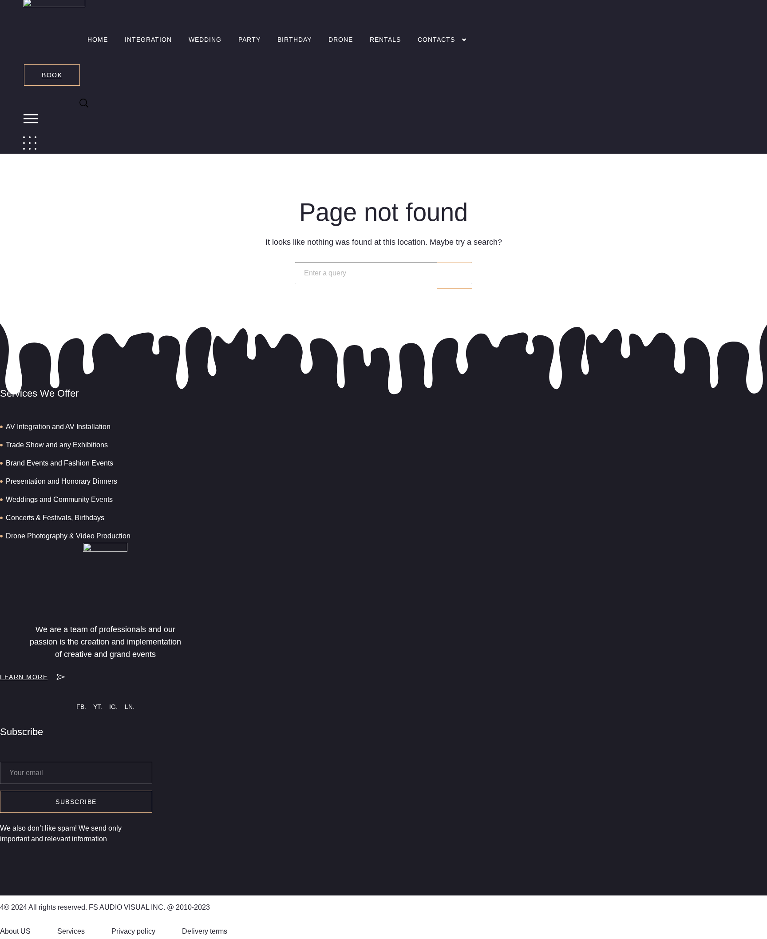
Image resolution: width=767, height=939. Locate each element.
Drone (340, 39)
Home (97, 39)
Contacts (436, 39)
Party (249, 39)
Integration (148, 39)
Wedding (205, 39)
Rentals (385, 39)
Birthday (294, 39)
